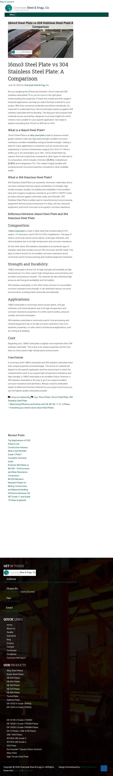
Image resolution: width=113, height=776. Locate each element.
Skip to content (7, 2)
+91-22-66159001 (12, 592)
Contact (10, 647)
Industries (11, 636)
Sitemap (18, 770)
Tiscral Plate (12, 696)
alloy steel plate (37, 135)
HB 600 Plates (13, 692)
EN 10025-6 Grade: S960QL (19, 707)
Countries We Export (16, 658)
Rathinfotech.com (88, 767)
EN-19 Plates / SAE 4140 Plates (21, 731)
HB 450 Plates (13, 681)
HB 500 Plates (13, 685)
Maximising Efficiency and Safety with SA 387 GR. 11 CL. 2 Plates (40, 404)
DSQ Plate (11, 745)
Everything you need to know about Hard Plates (32, 408)
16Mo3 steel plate (16, 231)
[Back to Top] (104, 768)
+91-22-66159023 (12, 601)
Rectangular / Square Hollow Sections (24, 749)
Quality (10, 632)
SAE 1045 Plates (14, 734)
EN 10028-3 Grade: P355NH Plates (22, 723)
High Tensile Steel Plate (18, 756)
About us (11, 628)
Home (9, 625)
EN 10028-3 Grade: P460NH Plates (22, 727)
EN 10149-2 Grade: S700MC (19, 720)
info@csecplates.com (14, 611)
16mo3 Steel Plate (59, 397)
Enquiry (10, 643)
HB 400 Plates (13, 678)
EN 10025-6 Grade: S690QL (19, 703)
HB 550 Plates (13, 689)
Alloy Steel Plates (15, 670)
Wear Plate (12, 753)
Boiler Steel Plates (15, 674)
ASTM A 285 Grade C (16, 738)
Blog (9, 639)
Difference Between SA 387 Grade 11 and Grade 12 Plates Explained (19, 496)
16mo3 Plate (44, 397)
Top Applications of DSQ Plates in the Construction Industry (19, 444)
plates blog (26, 397)
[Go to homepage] (20, 574)
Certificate (11, 650)
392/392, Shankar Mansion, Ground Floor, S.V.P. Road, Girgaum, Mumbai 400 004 (40, 582)
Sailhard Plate (13, 700)
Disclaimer (11, 654)
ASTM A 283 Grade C (16, 742)
